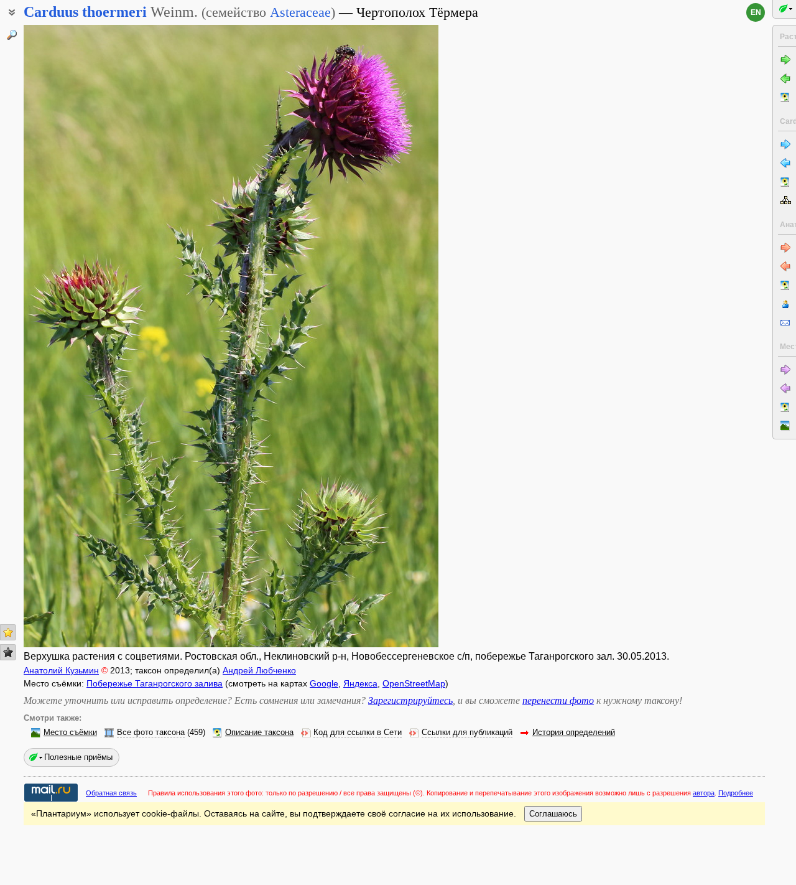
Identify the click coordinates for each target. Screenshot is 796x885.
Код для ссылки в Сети (357, 732)
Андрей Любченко (259, 670)
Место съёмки (70, 732)
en (756, 12)
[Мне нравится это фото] (8, 632)
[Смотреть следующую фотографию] (394, 336)
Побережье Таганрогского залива (154, 683)
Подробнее (735, 793)
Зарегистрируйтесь (410, 700)
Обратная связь (111, 793)
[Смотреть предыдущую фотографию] (68, 336)
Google (324, 683)
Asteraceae (300, 12)
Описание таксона (259, 732)
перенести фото (558, 700)
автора (704, 793)
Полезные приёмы (78, 757)
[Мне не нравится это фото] (8, 652)
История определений (573, 732)
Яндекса (360, 683)
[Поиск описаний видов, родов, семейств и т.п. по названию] (11, 35)
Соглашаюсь (553, 813)
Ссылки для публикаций (467, 732)
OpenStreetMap (413, 683)
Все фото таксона (151, 732)
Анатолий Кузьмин (61, 670)
